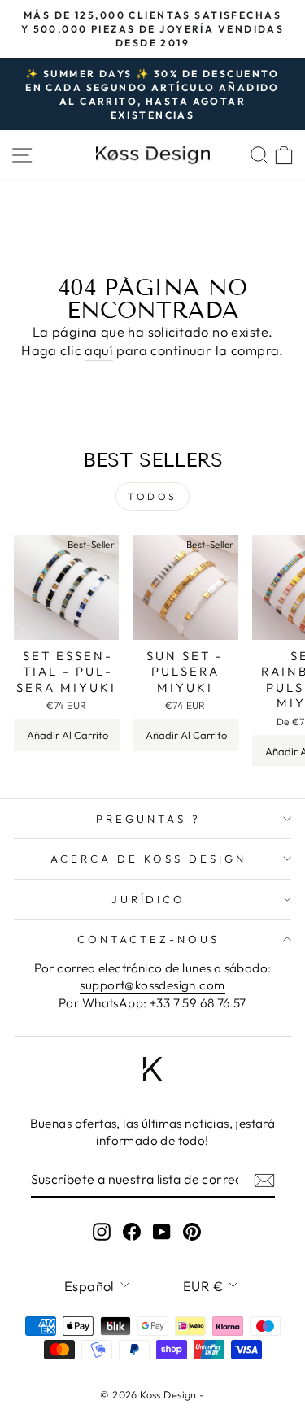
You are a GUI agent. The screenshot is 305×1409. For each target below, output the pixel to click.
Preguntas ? (148, 818)
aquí (99, 350)
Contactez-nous (148, 939)
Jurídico (148, 899)
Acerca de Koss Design (148, 858)
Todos (152, 496)
